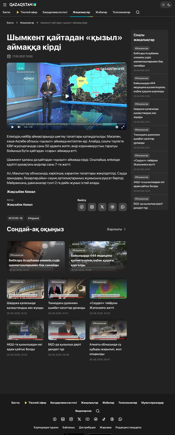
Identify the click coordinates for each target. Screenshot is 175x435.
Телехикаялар (121, 12)
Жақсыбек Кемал (19, 204)
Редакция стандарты (128, 427)
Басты (6, 12)
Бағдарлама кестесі (55, 12)
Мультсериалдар (152, 402)
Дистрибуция (87, 427)
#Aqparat (33, 218)
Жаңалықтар (81, 12)
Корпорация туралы (46, 427)
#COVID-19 (16, 218)
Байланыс (69, 427)
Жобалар (101, 12)
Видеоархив (83, 410)
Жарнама (105, 427)
